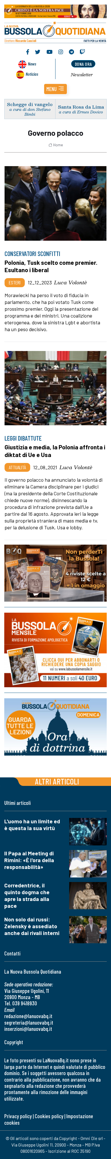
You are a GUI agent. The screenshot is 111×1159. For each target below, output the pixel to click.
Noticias (32, 74)
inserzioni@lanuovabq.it (28, 1028)
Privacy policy (18, 1116)
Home (58, 145)
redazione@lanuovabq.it (28, 1016)
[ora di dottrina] (55, 727)
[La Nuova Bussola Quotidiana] (55, 31)
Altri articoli (57, 781)
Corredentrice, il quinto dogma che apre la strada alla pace (27, 895)
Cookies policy (49, 1116)
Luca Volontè (70, 282)
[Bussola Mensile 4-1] (55, 573)
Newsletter (82, 74)
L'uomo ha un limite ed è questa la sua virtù (32, 824)
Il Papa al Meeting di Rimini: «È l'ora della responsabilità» (29, 860)
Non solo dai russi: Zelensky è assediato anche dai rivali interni (31, 926)
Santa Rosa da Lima (81, 106)
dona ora (83, 64)
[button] (55, 89)
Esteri (14, 282)
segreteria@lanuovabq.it (28, 1022)
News (32, 63)
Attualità (17, 467)
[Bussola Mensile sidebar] (55, 650)
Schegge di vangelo (30, 104)
